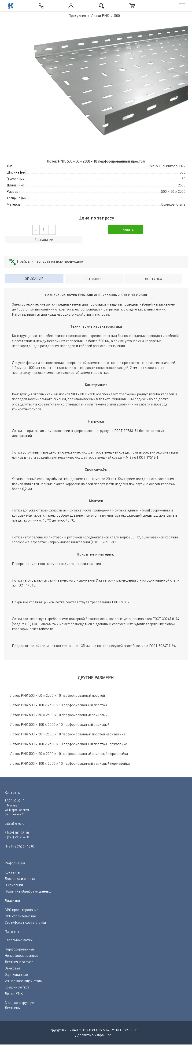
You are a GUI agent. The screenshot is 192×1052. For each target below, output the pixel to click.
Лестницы (12, 1008)
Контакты (12, 872)
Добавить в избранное (93, 1035)
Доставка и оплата (20, 878)
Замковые (13, 968)
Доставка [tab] (153, 279)
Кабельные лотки (19, 940)
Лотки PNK (14, 993)
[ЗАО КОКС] (10, 6)
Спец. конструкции (19, 1002)
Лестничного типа (19, 962)
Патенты (12, 931)
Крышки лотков (17, 987)
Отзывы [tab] (93, 279)
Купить (128, 229)
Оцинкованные (16, 974)
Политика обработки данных (28, 891)
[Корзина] (132, 5)
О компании (14, 885)
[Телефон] (40, 4)
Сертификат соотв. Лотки (25, 922)
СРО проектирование (21, 910)
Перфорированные (20, 949)
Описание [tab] (34, 278)
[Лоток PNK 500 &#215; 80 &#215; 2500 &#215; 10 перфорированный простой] (96, 89)
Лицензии (12, 900)
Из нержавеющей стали (24, 981)
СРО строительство (20, 916)
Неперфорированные (21, 955)
